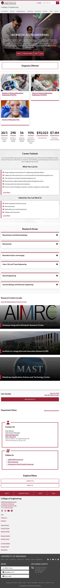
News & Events (38, 11)
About (3, 559)
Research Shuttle (5, 536)
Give (41, 53)
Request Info (27, 53)
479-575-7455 (9, 507)
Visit (36, 53)
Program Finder (5, 528)
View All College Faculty (51, 395)
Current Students (5, 543)
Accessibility (34, 582)
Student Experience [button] (21, 11)
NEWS (3, 564)
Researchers (4, 550)
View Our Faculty (30, 399)
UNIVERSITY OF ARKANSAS (13, 556)
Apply (19, 53)
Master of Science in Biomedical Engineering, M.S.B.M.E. (42, 94)
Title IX (29, 582)
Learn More (6, 192)
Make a (7, 576)
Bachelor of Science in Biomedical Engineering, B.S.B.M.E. (12, 94)
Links (39, 3)
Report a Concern (22, 582)
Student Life (20, 559)
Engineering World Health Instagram (21, 464)
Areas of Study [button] (4, 11)
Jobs (2, 514)
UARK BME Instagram (15, 459)
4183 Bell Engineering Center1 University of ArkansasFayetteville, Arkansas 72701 (9, 503)
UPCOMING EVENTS (39, 564)
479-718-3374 (10, 437)
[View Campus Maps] (32, 569)
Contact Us (30, 481)
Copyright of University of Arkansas (30, 586)
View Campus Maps (39, 570)
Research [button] (12, 11)
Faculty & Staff (5, 546)
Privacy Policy (41, 582)
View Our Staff (54, 393)
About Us (30, 485)
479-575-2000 (38, 572)
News (32, 559)
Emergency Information (11, 582)
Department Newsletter (51, 410)
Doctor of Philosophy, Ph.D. (11, 120)
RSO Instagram (13, 462)
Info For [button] (56, 11)
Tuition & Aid (30, 11)
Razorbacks (39, 559)
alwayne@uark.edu (11, 435)
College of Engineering (9, 7)
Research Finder (5, 531)
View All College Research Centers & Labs (13, 302)
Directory (3, 521)
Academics (13, 559)
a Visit (9, 572)
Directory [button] (45, 11)
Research (28, 559)
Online (8, 568)
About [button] (51, 11)
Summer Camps (5, 539)
